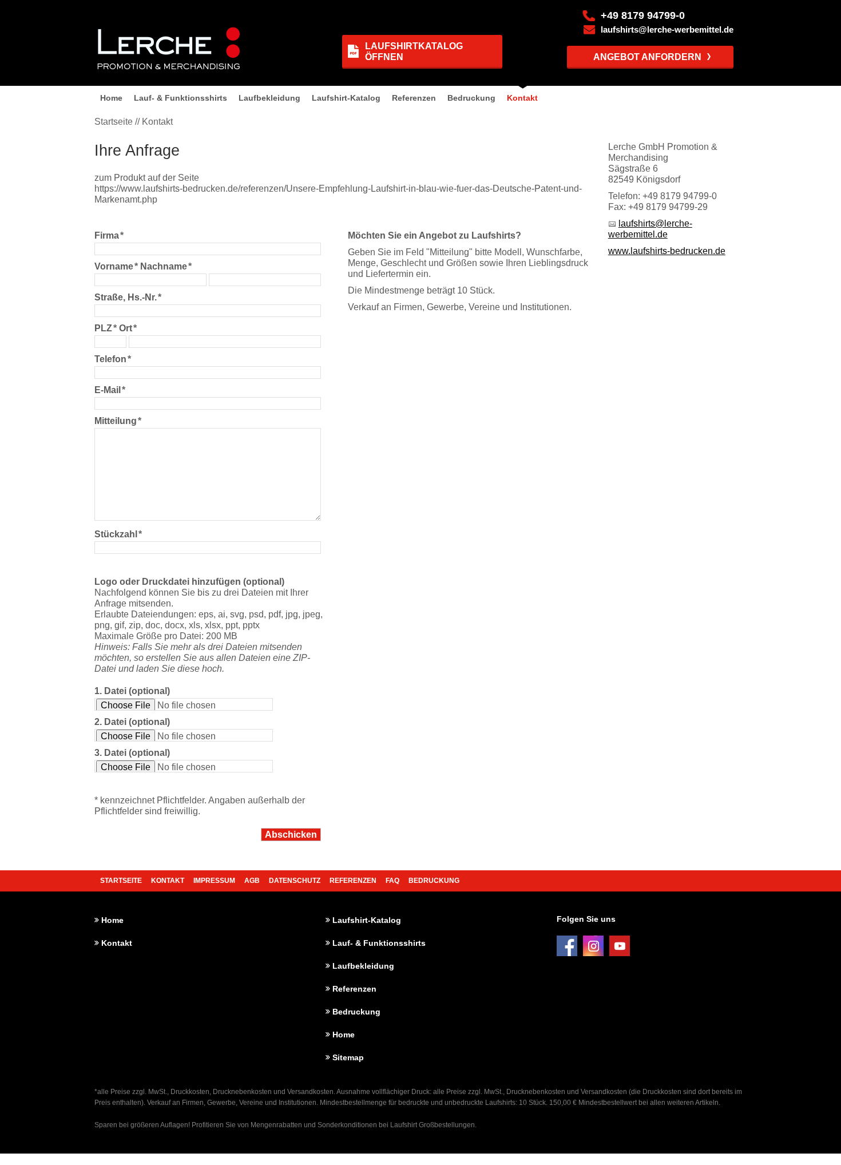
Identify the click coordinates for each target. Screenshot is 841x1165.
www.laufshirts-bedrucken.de (666, 251)
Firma (109, 235)
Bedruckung (471, 97)
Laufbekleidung (269, 97)
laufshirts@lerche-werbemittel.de (667, 29)
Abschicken (291, 834)
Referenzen (414, 97)
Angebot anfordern (647, 57)
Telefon (112, 359)
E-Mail (109, 390)
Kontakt (522, 97)
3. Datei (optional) (132, 753)
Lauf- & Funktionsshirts (180, 97)
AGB (252, 881)
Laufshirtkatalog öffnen (414, 51)
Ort (128, 328)
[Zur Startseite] (165, 48)
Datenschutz (294, 881)
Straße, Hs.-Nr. (127, 297)
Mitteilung (117, 421)
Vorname (116, 266)
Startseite (121, 881)
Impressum (214, 881)
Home (111, 97)
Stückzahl (118, 534)
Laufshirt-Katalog (346, 97)
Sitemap (348, 1057)
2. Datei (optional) (132, 722)
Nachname (166, 266)
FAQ (392, 881)
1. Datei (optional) (132, 691)
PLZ (105, 328)
